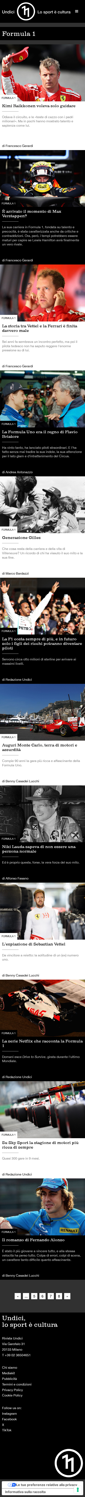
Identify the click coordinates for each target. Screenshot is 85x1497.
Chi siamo (9, 1367)
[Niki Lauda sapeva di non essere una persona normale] (42, 834)
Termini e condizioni (17, 1384)
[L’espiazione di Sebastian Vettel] (42, 931)
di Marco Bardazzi (15, 573)
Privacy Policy (12, 1390)
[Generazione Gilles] (42, 527)
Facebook (9, 1419)
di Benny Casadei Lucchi (20, 781)
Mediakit (8, 1373)
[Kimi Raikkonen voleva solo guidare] (42, 97)
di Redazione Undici (17, 679)
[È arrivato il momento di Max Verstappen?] (42, 207)
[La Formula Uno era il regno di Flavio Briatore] (42, 423)
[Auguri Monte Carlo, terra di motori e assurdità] (42, 734)
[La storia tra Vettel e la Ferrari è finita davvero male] (42, 317)
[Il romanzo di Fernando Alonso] (42, 1229)
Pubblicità (9, 1379)
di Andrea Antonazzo (17, 472)
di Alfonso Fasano (15, 878)
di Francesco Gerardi (17, 146)
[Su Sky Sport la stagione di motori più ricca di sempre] (42, 1129)
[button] (77, 11)
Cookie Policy (12, 1395)
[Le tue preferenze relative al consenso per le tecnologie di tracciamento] (78, 1490)
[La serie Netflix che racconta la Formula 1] (42, 1030)
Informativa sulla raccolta (25, 1492)
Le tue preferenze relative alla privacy (46, 1485)
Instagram (9, 1413)
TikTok (6, 1430)
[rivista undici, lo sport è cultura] (36, 11)
